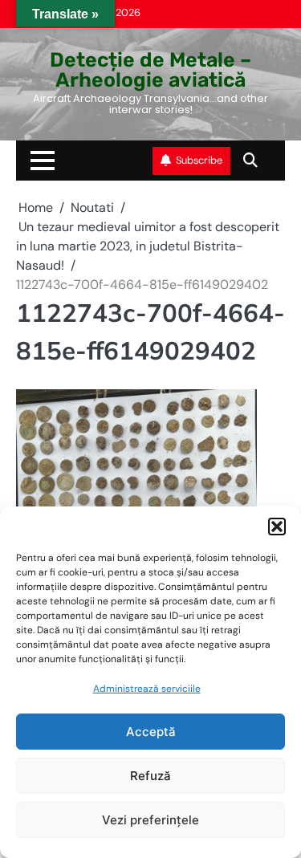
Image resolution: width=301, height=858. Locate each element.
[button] (277, 526)
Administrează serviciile (147, 688)
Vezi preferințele (150, 820)
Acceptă (151, 731)
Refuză (150, 775)
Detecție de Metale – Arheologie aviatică (150, 69)
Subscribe (199, 160)
